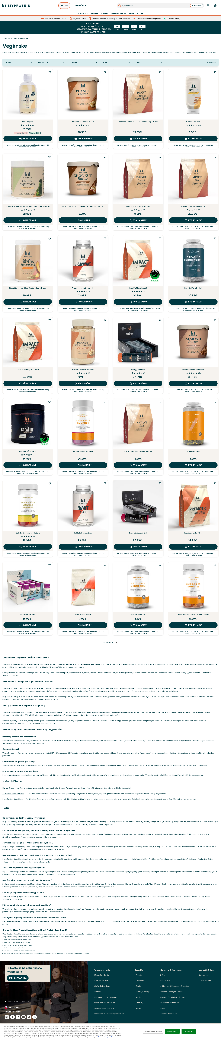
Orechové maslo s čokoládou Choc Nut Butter (82, 206)
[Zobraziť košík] (215, 5)
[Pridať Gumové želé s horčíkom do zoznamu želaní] (105, 401)
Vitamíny (104, 13)
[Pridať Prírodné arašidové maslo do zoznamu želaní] (105, 72)
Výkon (140, 13)
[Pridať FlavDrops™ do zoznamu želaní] (49, 72)
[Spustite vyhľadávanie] (119, 5)
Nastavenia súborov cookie (17, 1002)
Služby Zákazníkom (102, 986)
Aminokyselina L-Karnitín (83, 288)
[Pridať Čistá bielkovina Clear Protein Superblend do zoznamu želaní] (49, 238)
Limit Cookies (172, 1031)
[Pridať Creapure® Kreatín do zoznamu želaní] (49, 401)
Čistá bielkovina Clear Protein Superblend (27, 288)
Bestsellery (83, 13)
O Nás (162, 975)
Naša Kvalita (165, 981)
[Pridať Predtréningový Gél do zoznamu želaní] (160, 483)
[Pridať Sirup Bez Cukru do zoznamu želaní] (215, 72)
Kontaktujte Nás (101, 981)
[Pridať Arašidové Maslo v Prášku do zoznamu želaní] (105, 320)
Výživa (138, 1008)
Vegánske (24, 38)
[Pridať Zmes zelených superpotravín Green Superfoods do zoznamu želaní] (49, 157)
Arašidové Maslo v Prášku (83, 370)
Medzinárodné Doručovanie (105, 997)
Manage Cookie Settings (153, 1031)
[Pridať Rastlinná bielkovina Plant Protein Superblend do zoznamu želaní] (160, 72)
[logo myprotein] (16, 5)
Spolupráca (203, 975)
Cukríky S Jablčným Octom (28, 533)
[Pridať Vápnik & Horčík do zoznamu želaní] (160, 565)
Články (138, 986)
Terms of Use (115, 1037)
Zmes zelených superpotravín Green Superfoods (28, 206)
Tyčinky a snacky (118, 13)
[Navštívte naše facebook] (12, 1017)
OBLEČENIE (80, 5)
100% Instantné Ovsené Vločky (138, 451)
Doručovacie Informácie (104, 1008)
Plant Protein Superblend (12, 799)
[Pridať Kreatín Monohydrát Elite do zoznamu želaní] (49, 320)
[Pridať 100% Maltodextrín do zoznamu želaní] (105, 565)
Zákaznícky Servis (101, 975)
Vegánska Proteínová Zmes (138, 206)
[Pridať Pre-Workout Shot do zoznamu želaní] (49, 565)
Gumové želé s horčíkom (83, 451)
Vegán (131, 13)
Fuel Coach (198, 5)
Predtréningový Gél (138, 533)
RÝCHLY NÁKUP (29, 139)
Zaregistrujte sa (17, 978)
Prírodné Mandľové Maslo (193, 370)
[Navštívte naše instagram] (7, 1017)
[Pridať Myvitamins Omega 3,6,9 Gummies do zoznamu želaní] (215, 565)
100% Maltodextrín (82, 614)
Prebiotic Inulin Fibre (193, 533)
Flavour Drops (8, 788)
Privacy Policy (103, 1037)
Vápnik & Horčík (138, 614)
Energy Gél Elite (138, 370)
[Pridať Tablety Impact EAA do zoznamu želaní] (105, 483)
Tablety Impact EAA (83, 533)
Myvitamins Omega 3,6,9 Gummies (193, 614)
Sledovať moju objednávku (105, 1003)
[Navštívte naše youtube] (23, 1017)
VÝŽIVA (64, 5)
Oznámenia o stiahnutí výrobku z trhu (109, 1014)
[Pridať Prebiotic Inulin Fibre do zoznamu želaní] (215, 483)
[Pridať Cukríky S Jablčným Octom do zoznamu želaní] (49, 483)
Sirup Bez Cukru (193, 122)
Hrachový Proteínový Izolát (193, 206)
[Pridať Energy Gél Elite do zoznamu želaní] (160, 320)
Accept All (188, 1031)
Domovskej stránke (11, 38)
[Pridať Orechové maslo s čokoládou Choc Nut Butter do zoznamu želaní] (105, 157)
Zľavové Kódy (205, 981)
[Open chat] (34, 1017)
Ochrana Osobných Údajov (171, 992)
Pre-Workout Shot (28, 614)
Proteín (94, 13)
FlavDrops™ (27, 122)
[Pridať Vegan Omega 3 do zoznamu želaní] (215, 401)
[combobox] (160, 5)
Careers (163, 1008)
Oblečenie (140, 981)
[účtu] (208, 5)
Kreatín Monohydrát (138, 288)
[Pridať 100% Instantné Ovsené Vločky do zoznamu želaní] (160, 401)
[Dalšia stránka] (116, 642)
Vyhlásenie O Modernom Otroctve (174, 986)
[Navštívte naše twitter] (29, 1017)
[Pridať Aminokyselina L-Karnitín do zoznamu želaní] (105, 238)
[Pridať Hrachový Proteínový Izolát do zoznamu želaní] (215, 157)
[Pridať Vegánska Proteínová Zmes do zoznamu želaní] (160, 157)
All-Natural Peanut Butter (13, 794)
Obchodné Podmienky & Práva (172, 997)
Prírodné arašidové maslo (83, 122)
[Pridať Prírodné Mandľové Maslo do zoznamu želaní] (215, 320)
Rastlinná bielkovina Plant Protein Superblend (138, 122)
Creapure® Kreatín (27, 451)
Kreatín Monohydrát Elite (28, 370)
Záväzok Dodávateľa (168, 1014)
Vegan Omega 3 (193, 451)
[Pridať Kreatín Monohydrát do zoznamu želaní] (160, 238)
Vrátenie (97, 992)
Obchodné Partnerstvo (169, 1003)
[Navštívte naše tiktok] (18, 1017)
